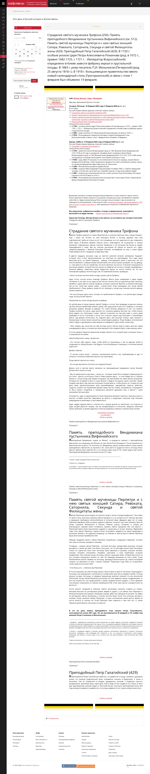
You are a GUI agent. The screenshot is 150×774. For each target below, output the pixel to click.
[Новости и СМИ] (3, 42)
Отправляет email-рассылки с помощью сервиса (37, 3)
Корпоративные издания (66, 739)
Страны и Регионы (115, 746)
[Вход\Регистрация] (132, 3)
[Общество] (3, 45)
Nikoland (141, 765)
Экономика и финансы (89, 749)
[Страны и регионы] (3, 56)
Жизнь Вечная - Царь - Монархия (88, 98)
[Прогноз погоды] (3, 49)
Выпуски (53, 3)
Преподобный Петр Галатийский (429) (87, 122)
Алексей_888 (23, 88)
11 (20, 52)
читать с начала (105, 417)
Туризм (84, 739)
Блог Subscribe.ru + (42, 739)
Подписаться (28, 28)
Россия (28, 11)
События (61, 749)
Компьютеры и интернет (90, 756)
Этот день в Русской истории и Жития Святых (35, 19)
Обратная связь (41, 749)
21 (32, 54)
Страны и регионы (18, 11)
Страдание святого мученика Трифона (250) (89, 113)
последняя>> (106, 415)
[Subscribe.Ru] (16, 3)
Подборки (80, 3)
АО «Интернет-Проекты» (30, 765)
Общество (112, 749)
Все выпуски (96, 26)
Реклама (61, 736)
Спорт (111, 736)
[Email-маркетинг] (3, 67)
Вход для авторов (18, 736)
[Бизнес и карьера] (3, 20)
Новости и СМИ (114, 743)
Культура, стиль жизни (116, 756)
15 (36, 52)
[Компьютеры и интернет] (3, 35)
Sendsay (61, 743)
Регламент (16, 743)
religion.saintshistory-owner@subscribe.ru (24, 73)
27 (28, 56)
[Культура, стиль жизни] (3, 38)
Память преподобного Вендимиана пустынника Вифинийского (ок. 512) (100, 115)
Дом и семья (113, 752)
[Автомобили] (3, 17)
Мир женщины (86, 743)
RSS (40, 38)
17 (16, 54)
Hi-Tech (84, 752)
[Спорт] (3, 52)
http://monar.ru (28, 68)
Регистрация (17, 739)
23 (40, 54)
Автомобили (86, 736)
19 (24, 54)
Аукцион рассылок (65, 746)
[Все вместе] (3, 10)
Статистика (19, 93)
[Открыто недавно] (3, 13)
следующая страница (105, 412)
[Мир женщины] (3, 27)
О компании (40, 736)
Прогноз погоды (114, 739)
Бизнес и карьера (87, 746)
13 (28, 52)
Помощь (15, 746)
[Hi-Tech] (3, 31)
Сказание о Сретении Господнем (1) (86, 146)
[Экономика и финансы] (3, 63)
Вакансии (39, 746)
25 (20, 56)
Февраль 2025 (30, 44)
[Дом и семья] (3, 24)
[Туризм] (3, 59)
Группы (66, 3)
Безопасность (40, 743)
